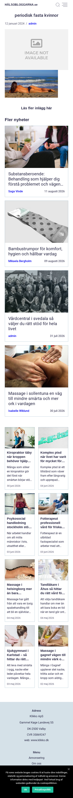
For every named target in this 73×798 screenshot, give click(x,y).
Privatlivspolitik (43, 789)
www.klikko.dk (40, 740)
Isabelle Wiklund (18, 411)
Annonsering (36, 758)
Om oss (36, 763)
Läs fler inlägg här (36, 108)
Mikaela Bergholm (20, 261)
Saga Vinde (15, 191)
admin (32, 23)
